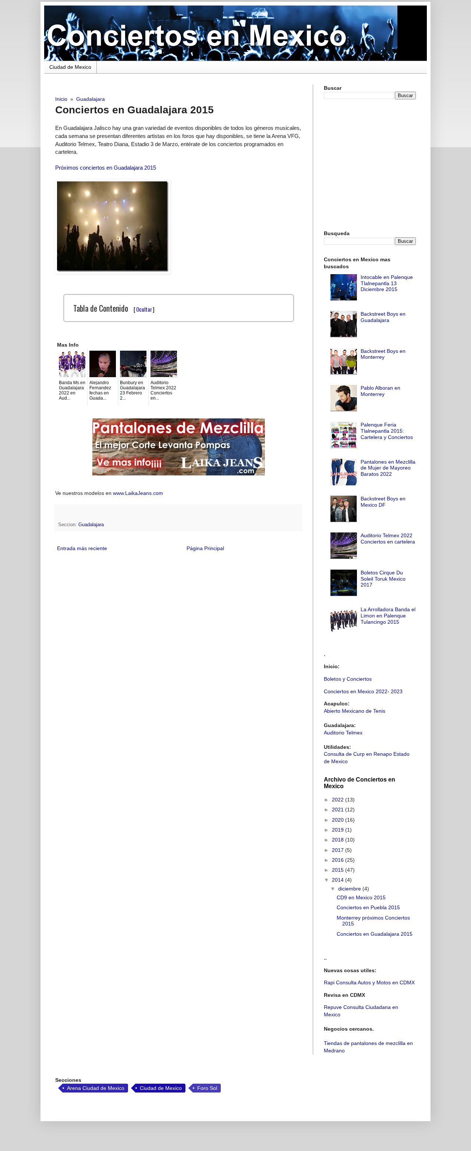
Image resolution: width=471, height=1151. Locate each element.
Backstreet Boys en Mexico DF (383, 502)
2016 (338, 860)
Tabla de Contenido (114, 308)
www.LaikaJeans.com (138, 493)
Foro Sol (207, 1088)
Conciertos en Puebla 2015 (368, 907)
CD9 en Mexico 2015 (361, 897)
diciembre (350, 889)
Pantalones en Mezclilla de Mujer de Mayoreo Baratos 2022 (388, 468)
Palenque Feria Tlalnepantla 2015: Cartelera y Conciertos (387, 431)
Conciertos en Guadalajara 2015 (374, 934)
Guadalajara (91, 524)
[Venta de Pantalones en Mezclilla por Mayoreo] (178, 474)
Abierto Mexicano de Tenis (354, 711)
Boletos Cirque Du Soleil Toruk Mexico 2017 (383, 579)
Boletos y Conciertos (348, 679)
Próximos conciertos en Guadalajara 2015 (105, 167)
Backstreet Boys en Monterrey (383, 354)
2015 (338, 870)
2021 (338, 809)
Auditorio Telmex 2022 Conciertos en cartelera (388, 538)
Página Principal (205, 548)
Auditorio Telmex (343, 733)
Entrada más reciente (82, 548)
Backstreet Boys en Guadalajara (383, 317)
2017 (338, 850)
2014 (338, 880)
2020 (338, 820)
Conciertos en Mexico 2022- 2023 (363, 691)
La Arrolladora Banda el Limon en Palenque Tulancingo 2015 (388, 615)
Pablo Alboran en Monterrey (380, 391)
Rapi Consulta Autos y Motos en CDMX (369, 982)
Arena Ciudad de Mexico (95, 1088)
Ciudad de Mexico (70, 67)
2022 (338, 800)
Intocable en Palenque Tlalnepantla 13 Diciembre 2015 (387, 283)
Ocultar (144, 309)
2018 (338, 840)
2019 (338, 830)
